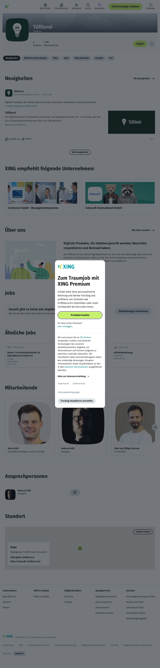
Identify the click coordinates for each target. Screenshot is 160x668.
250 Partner (85, 337)
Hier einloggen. (65, 326)
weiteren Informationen (76, 367)
